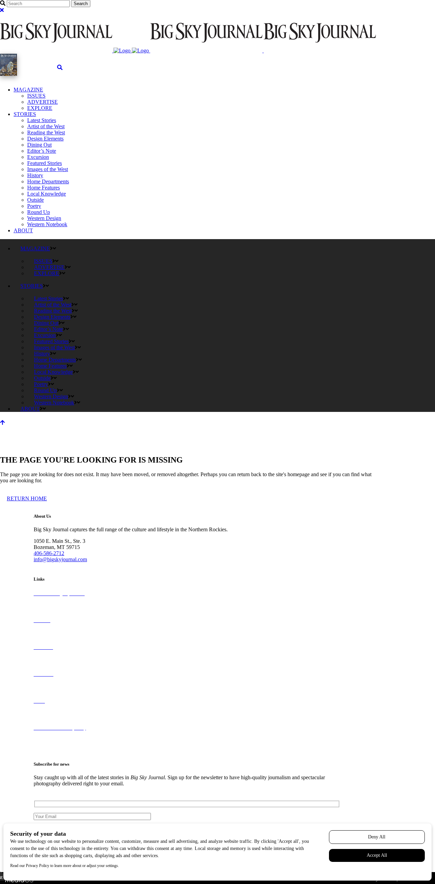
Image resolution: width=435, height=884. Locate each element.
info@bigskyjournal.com (60, 559)
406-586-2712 (49, 553)
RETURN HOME (27, 498)
